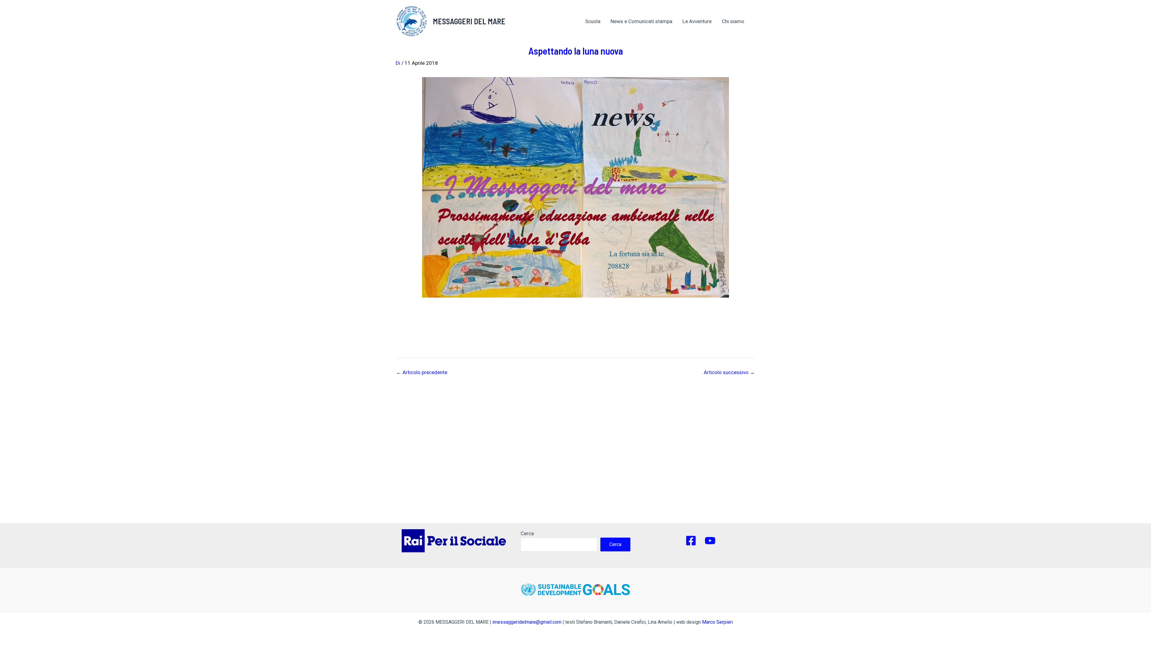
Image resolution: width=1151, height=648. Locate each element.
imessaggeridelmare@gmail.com (526, 622)
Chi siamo (733, 21)
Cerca (527, 533)
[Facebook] (691, 540)
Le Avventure (697, 21)
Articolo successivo (729, 372)
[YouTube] (710, 540)
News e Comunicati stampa (641, 21)
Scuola (592, 21)
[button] (747, 21)
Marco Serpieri (717, 622)
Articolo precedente (421, 372)
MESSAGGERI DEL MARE (469, 21)
